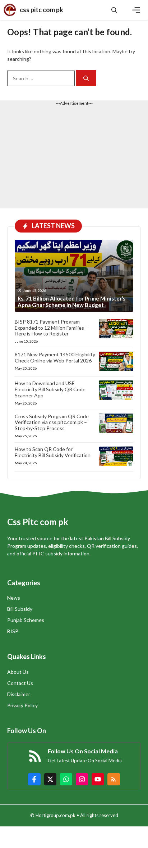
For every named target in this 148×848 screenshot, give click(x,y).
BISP (12, 631)
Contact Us (20, 683)
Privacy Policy (22, 705)
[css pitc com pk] (10, 10)
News (13, 598)
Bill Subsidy (19, 609)
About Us (18, 672)
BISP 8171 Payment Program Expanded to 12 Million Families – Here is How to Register (51, 328)
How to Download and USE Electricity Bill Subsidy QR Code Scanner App (50, 389)
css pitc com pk (41, 10)
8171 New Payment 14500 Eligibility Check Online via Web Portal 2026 (55, 357)
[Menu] (136, 10)
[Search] (86, 78)
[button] (114, 10)
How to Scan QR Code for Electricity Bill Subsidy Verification (53, 452)
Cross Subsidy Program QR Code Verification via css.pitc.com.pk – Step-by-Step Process (52, 422)
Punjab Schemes (25, 620)
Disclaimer (18, 694)
